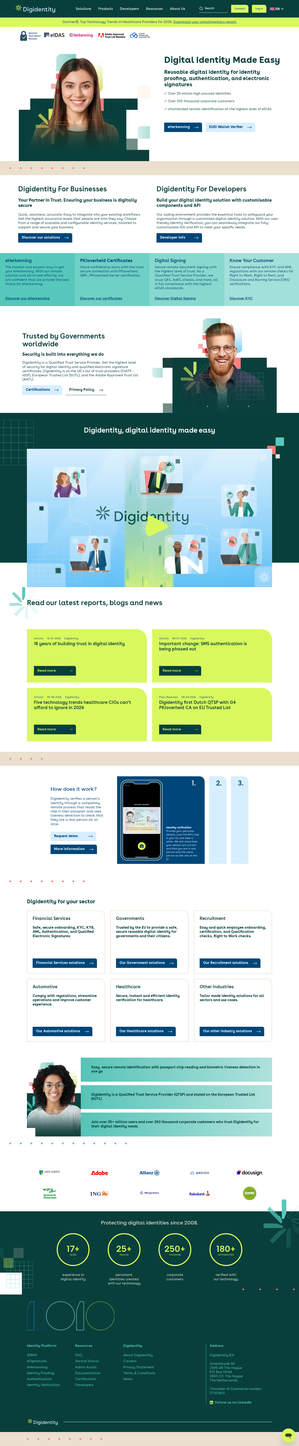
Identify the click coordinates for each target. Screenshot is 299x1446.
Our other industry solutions (227, 1031)
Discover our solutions (41, 238)
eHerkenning (179, 127)
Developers (129, 9)
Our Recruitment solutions (225, 963)
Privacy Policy (81, 390)
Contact (240, 8)
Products (105, 9)
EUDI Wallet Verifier (226, 127)
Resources (154, 9)
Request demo (66, 836)
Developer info (172, 238)
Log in (259, 8)
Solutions (83, 9)
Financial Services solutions (60, 963)
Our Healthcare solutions (142, 1031)
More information (69, 849)
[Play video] (149, 518)
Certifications (38, 390)
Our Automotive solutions (58, 1031)
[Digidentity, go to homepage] (35, 8)
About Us (177, 9)
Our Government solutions (142, 963)
